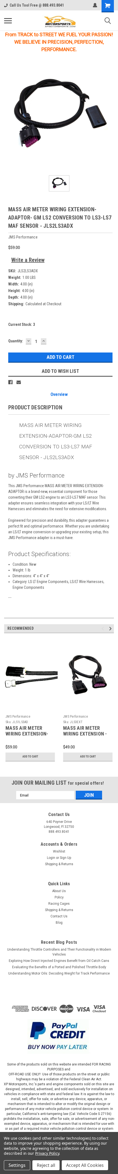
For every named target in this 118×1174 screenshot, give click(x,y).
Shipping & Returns (59, 864)
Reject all (46, 1165)
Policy (59, 897)
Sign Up (65, 858)
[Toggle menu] (8, 20)
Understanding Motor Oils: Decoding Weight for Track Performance (59, 973)
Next (111, 629)
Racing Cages (59, 904)
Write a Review (27, 260)
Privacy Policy (47, 1153)
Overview (59, 394)
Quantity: (15, 341)
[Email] (18, 382)
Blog (59, 923)
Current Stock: (21, 324)
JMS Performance (17, 716)
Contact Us (59, 916)
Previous (104, 629)
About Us (59, 891)
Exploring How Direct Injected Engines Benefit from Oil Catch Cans (59, 961)
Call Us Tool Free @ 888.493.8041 (37, 5)
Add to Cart (30, 756)
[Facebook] (10, 382)
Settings (17, 1165)
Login (51, 858)
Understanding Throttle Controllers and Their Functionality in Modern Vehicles (59, 952)
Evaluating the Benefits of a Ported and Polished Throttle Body (59, 967)
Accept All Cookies (85, 1165)
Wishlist (59, 851)
